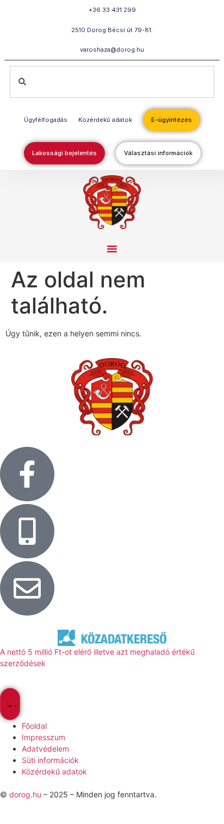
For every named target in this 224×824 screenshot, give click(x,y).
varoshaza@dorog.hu (112, 49)
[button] (112, 249)
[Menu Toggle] (10, 704)
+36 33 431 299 (112, 10)
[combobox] (112, 82)
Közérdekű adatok (105, 120)
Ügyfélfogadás (45, 120)
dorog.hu (25, 794)
